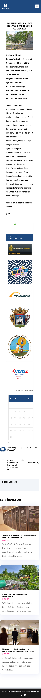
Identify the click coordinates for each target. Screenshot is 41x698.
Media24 (11, 450)
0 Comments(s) (33, 461)
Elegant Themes (15, 691)
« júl (9, 442)
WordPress (35, 691)
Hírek (9, 460)
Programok (12, 465)
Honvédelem (12, 463)
